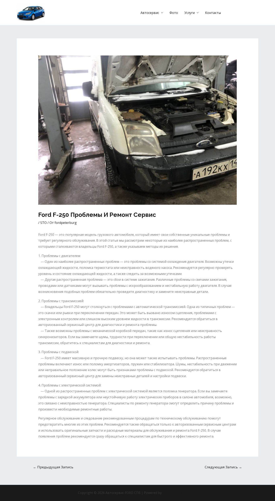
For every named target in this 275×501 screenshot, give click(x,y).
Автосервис (150, 12)
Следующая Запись (223, 467)
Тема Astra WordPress (179, 493)
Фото (174, 12)
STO (43, 222)
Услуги (189, 12)
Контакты (213, 12)
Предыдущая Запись (53, 467)
